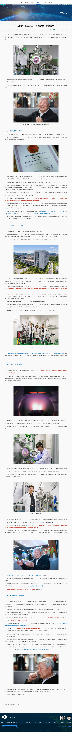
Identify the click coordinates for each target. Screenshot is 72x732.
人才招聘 (50, 2)
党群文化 (44, 2)
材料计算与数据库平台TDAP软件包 (64, 726)
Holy (49, 730)
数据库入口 (55, 722)
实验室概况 (26, 2)
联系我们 (36, 6)
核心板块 (32, 2)
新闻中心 (38, 2)
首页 (21, 2)
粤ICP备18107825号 (41, 730)
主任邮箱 (41, 722)
